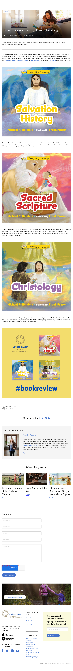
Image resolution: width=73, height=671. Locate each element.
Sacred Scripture (22, 60)
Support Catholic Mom (15, 597)
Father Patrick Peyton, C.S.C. (32, 653)
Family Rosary (30, 642)
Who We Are (30, 618)
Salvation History (10, 60)
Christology (35, 60)
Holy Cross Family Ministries (31, 639)
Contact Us (29, 620)
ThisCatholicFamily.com (30, 445)
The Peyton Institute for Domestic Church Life (33, 657)
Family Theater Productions (30, 645)
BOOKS (6, 12)
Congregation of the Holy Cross (32, 649)
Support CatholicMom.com (31, 624)
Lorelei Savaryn (28, 35)
